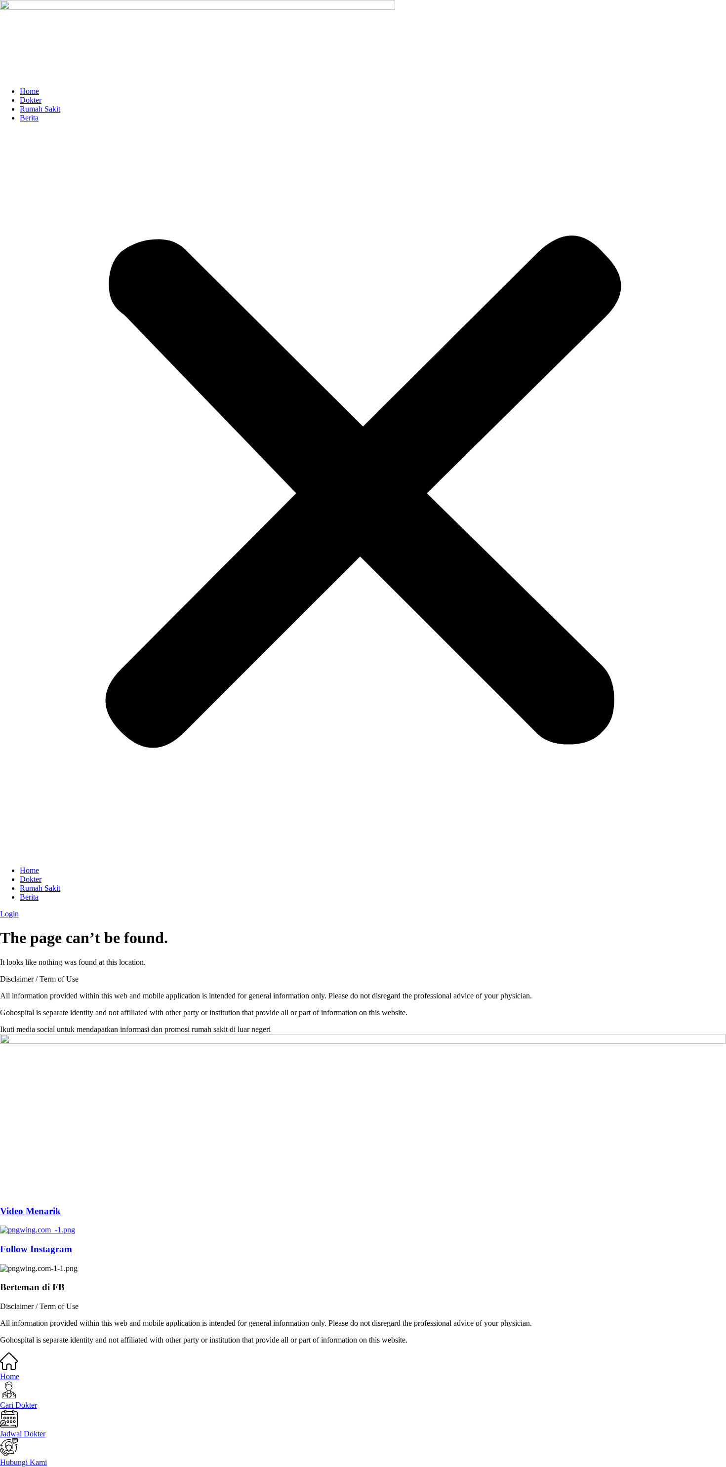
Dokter (30, 100)
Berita (29, 118)
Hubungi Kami (23, 1462)
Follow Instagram (36, 1249)
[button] (363, 494)
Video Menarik (30, 1211)
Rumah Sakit (40, 109)
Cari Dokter (18, 1405)
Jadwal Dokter (22, 1433)
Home (29, 91)
